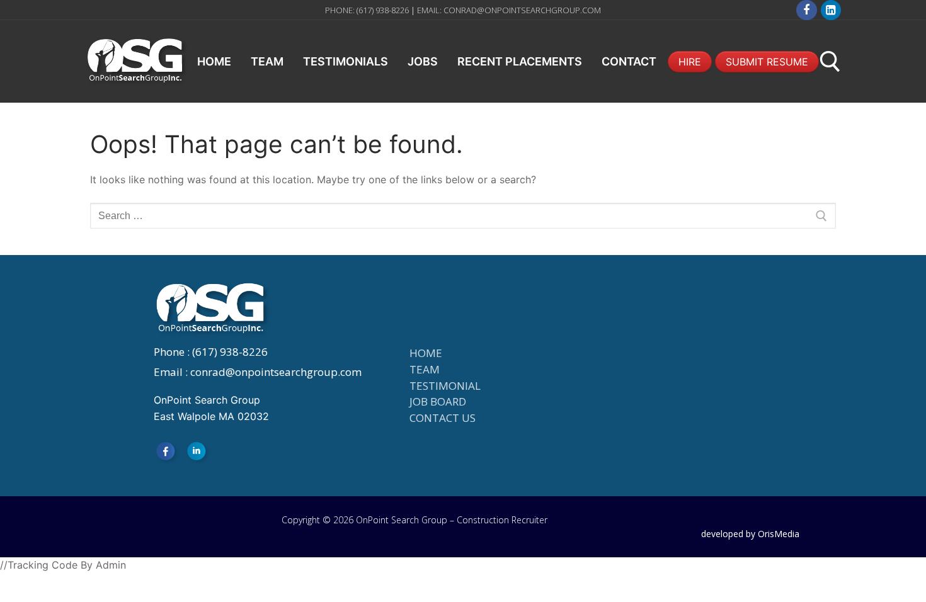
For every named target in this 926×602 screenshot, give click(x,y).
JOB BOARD (437, 401)
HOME (425, 353)
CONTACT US (442, 418)
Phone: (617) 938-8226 (368, 10)
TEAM (424, 369)
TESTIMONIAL (445, 385)
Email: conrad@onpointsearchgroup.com (509, 10)
